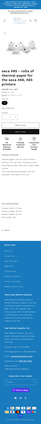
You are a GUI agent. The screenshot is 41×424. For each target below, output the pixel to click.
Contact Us (9, 256)
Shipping (4, 95)
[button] (4, 20)
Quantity (5, 113)
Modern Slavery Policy (14, 286)
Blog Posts (9, 266)
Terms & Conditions (13, 281)
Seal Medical (16, 420)
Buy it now (20, 132)
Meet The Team (11, 261)
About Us (8, 251)
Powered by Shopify (28, 420)
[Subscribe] (33, 382)
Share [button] (6, 230)
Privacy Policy (10, 271)
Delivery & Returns (12, 276)
